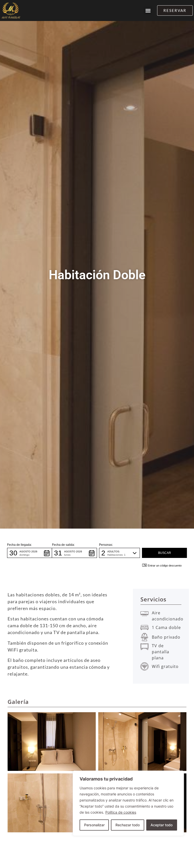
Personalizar (94, 825)
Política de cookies (120, 812)
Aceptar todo (162, 825)
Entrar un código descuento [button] (165, 565)
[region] (128, 803)
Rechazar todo (127, 825)
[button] (148, 10)
